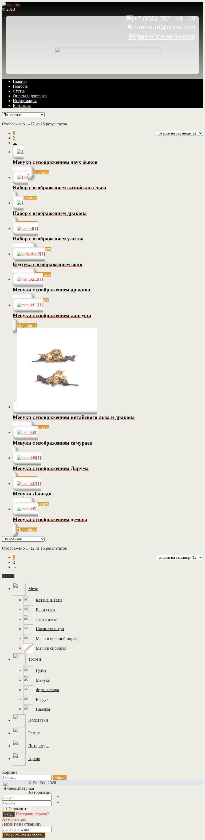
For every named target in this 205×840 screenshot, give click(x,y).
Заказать (41, 172)
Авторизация (14, 819)
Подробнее (27, 198)
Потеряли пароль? (32, 814)
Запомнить (18, 809)
